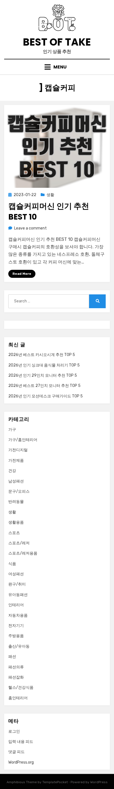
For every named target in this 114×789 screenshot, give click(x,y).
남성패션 (16, 481)
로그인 (14, 731)
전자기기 (16, 625)
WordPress (99, 782)
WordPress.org (21, 762)
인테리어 (16, 605)
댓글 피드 (16, 752)
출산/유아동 (19, 646)
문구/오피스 (19, 491)
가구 (12, 429)
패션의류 (16, 667)
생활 (50, 194)
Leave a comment (30, 228)
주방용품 (16, 636)
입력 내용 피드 (20, 741)
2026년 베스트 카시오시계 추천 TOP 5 (41, 354)
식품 (12, 563)
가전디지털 (18, 450)
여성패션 (16, 574)
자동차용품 (18, 615)
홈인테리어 (18, 698)
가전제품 (16, 460)
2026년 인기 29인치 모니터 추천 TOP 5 (42, 375)
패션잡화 (16, 677)
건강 (12, 470)
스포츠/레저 (19, 543)
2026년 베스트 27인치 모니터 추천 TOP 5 (44, 385)
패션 (12, 656)
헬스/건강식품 (20, 687)
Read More (21, 274)
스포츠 (14, 533)
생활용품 (16, 522)
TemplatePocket (55, 782)
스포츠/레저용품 (22, 553)
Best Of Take (57, 42)
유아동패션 (18, 594)
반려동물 (16, 501)
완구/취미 (17, 584)
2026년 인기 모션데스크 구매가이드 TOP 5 (45, 396)
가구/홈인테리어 (22, 439)
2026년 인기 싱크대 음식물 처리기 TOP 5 (44, 365)
